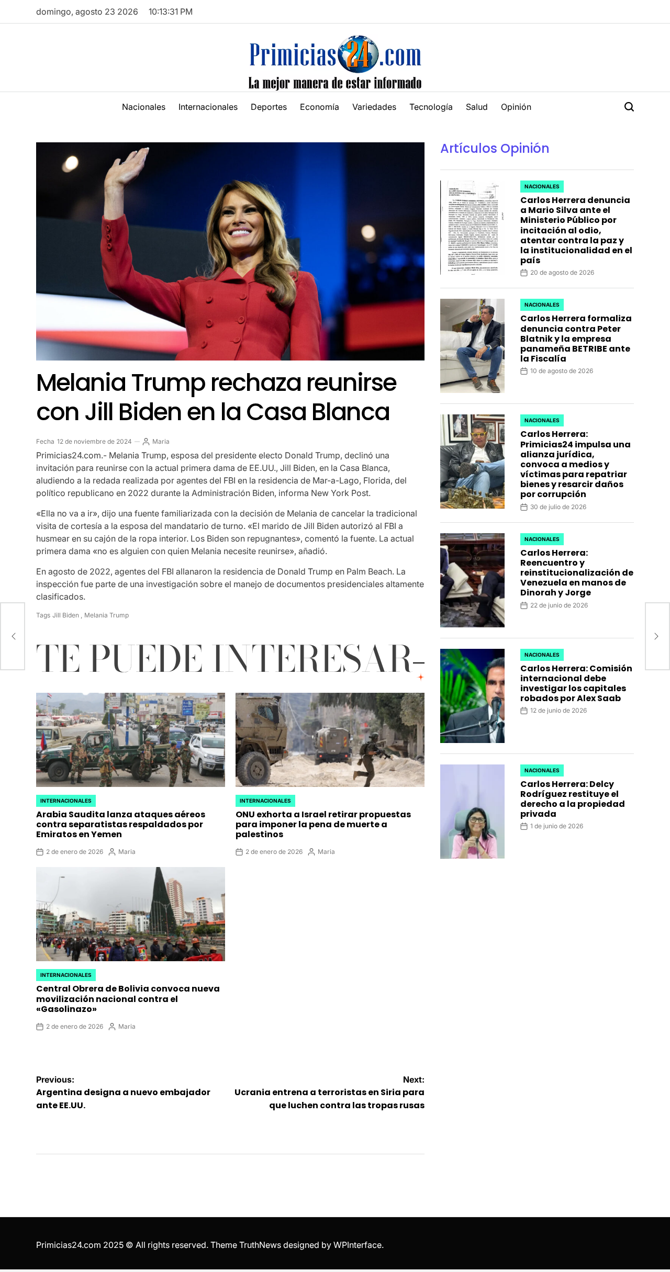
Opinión (516, 107)
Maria (161, 441)
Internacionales (208, 107)
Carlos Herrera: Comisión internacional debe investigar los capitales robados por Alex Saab (576, 683)
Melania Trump (106, 615)
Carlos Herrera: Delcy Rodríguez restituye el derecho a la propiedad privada (572, 799)
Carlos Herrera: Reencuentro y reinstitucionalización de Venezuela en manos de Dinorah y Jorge (576, 573)
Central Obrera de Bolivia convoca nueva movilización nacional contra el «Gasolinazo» (128, 999)
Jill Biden (65, 615)
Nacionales (143, 107)
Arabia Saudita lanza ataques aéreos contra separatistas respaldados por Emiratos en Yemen (120, 824)
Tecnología (431, 107)
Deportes (269, 107)
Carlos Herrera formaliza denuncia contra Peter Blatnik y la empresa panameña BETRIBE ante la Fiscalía (576, 338)
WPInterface (357, 1245)
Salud (477, 107)
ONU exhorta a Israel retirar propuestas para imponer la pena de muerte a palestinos (323, 824)
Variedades (374, 107)
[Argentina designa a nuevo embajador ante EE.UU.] (12, 636)
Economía (319, 107)
